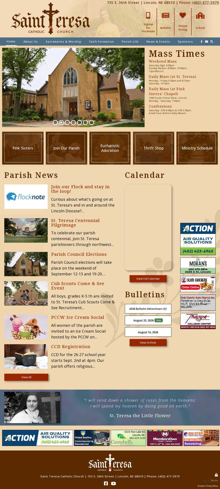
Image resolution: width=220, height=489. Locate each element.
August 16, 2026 (148, 332)
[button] (141, 88)
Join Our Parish (66, 133)
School (200, 9)
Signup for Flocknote (148, 11)
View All (26, 377)
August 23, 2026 (143, 320)
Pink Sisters (23, 133)
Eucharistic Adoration (110, 133)
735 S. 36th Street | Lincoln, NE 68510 (141, 2)
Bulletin (165, 9)
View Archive (148, 342)
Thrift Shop (153, 133)
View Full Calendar (148, 279)
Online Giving (182, 11)
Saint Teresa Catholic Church (62, 476)
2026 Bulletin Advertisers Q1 (148, 309)
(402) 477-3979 (205, 2)
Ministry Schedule (197, 133)
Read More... (60, 186)
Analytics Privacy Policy (208, 486)
